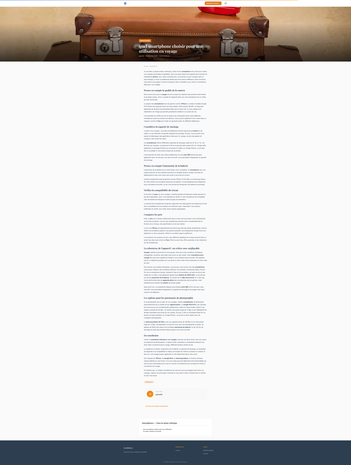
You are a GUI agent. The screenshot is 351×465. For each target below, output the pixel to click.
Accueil (146, 66)
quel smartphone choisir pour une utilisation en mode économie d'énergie (157, 430)
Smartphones (145, 40)
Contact (205, 453)
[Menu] (225, 3)
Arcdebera (128, 448)
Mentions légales (208, 450)
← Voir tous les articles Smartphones (156, 406)
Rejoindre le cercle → (213, 3)
